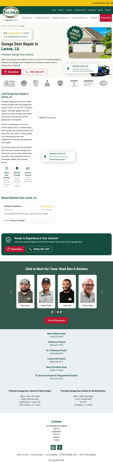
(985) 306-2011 (37, 72)
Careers (69, 10)
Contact (108, 10)
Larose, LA (10, 210)
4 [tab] (61, 312)
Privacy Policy (37, 454)
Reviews (4, 26)
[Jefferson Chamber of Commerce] (33, 83)
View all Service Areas (57, 159)
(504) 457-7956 (56, 345)
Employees (92, 10)
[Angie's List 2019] (5, 83)
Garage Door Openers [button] (60, 18)
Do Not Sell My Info (68, 454)
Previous (11, 291)
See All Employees (56, 320)
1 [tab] (52, 312)
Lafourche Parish (13, 26)
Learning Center (80, 10)
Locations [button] (94, 18)
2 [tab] (55, 312)
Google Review (53, 447)
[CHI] (65, 83)
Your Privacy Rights (87, 454)
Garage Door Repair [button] (42, 18)
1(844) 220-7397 (41, 249)
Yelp (59, 447)
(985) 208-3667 (56, 353)
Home (54, 10)
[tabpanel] (25, 291)
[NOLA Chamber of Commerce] (19, 83)
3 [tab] (58, 312)
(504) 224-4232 (56, 336)
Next (102, 291)
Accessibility (51, 454)
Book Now (13, 72)
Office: (30, 396)
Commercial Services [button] (79, 18)
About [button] (61, 10)
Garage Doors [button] (27, 18)
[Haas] (84, 83)
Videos (100, 10)
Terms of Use (22, 454)
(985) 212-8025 (56, 370)
